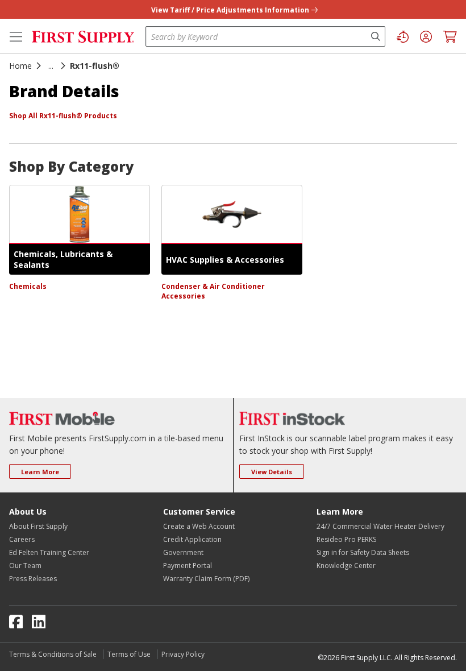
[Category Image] (79, 214)
